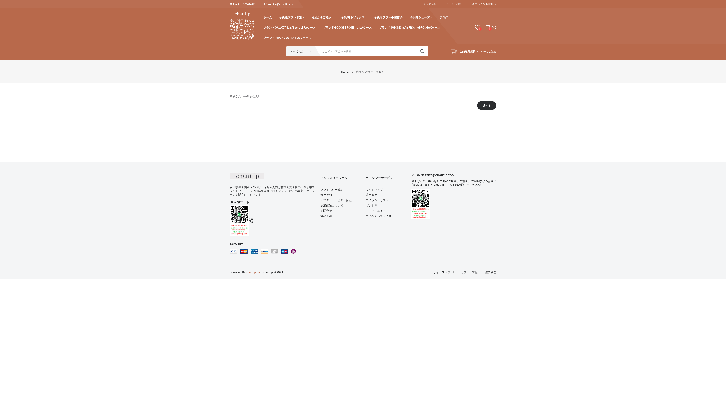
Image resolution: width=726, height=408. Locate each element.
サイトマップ (374, 189)
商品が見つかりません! (370, 72)
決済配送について (331, 205)
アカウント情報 (468, 272)
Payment (236, 244)
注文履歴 (371, 195)
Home (345, 72)
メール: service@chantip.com (433, 175)
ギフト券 (371, 205)
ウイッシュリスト (377, 200)
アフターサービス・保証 (336, 200)
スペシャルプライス (378, 216)
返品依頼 (326, 216)
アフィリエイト (376, 211)
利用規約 (326, 195)
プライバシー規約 (331, 189)
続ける (487, 105)
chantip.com (254, 272)
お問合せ (326, 211)
